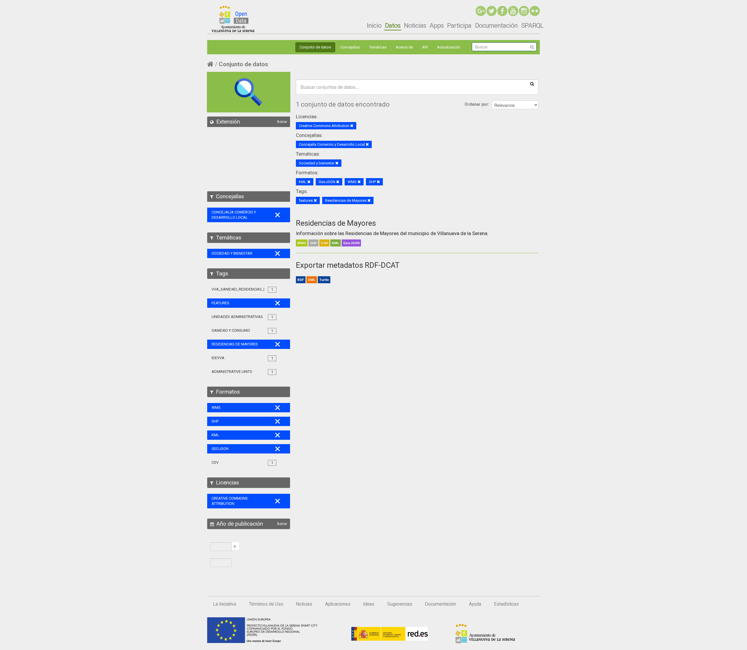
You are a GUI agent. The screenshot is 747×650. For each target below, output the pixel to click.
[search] (532, 83)
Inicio (374, 25)
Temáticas (377, 47)
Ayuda (475, 604)
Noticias (415, 25)
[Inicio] (233, 19)
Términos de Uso (266, 604)
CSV (324, 243)
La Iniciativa (224, 604)
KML (335, 243)
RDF (300, 280)
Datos (392, 25)
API (425, 47)
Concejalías (350, 47)
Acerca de (404, 47)
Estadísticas (506, 604)
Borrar (282, 122)
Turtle (324, 280)
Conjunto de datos (315, 47)
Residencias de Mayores (336, 223)
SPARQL (532, 25)
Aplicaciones (337, 604)
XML (311, 280)
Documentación (496, 25)
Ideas (368, 604)
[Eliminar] (351, 126)
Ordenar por (476, 104)
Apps (437, 25)
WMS (301, 243)
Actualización (448, 47)
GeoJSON (351, 243)
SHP (313, 243)
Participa (459, 25)
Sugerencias (399, 604)
